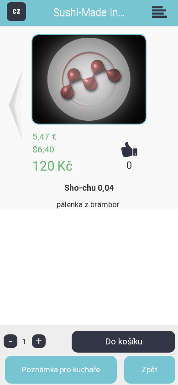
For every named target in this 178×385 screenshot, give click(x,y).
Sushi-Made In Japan (101, 12)
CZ (16, 11)
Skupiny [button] (161, 12)
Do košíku (123, 341)
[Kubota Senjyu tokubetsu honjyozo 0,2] (15, 105)
